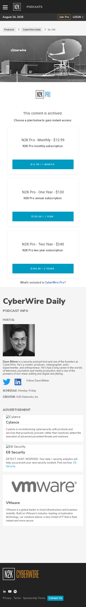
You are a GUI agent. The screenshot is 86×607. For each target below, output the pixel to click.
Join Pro (64, 17)
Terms (17, 598)
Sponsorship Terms (34, 598)
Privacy (7, 598)
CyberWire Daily (34, 301)
